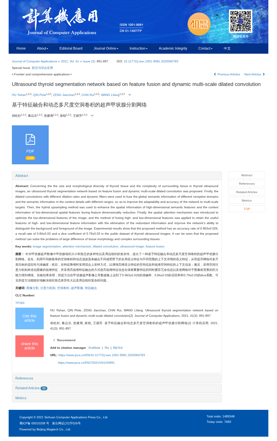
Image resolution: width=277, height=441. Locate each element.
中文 (227, 48)
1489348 (228, 416)
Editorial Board (71, 48)
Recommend (66, 340)
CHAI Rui (88, 95)
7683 (227, 421)
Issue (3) (89, 61)
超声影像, (78, 288)
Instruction (137, 48)
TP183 (19, 303)
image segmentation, (48, 246)
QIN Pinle (39, 95)
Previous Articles (229, 74)
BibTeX (118, 347)
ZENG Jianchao (64, 95)
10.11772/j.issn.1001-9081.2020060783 (151, 61)
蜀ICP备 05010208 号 (34, 423)
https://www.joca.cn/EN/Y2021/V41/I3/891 (86, 362)
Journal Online (105, 48)
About (41, 48)
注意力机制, (48, 288)
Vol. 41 (74, 61)
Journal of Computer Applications (34, 61)
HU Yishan (19, 95)
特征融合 (91, 288)
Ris (107, 347)
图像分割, (33, 288)
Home (21, 48)
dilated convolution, (106, 246)
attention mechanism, (78, 246)
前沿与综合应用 (42, 67)
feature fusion (155, 246)
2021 (64, 61)
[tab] (117, 176)
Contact (204, 48)
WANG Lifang (110, 95)
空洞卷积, (64, 288)
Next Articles (253, 74)
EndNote (94, 347)
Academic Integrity (173, 48)
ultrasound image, (133, 246)
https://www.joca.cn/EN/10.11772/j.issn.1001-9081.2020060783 (101, 355)
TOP (247, 209)
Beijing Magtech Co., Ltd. (54, 429)
